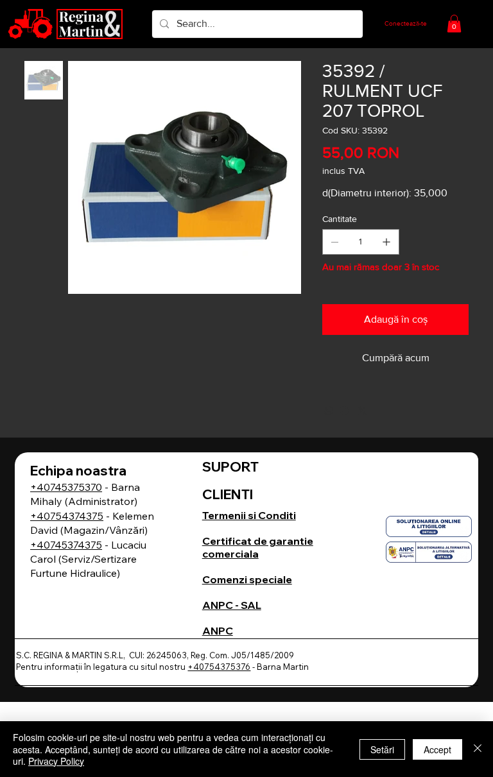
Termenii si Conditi (249, 515)
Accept (437, 749)
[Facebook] (344, 410)
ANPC (217, 630)
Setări (382, 749)
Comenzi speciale (247, 579)
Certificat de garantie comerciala (257, 547)
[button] (454, 23)
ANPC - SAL (231, 605)
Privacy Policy (56, 761)
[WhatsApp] (328, 410)
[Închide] (477, 749)
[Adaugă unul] (386, 242)
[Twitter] (362, 410)
